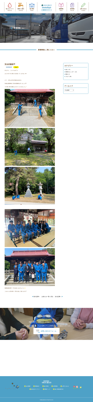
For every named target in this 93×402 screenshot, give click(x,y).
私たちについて (10, 9)
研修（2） (67, 74)
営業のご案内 (20, 9)
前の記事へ (36, 296)
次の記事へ (59, 296)
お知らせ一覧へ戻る (47, 296)
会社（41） (68, 69)
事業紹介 (37, 386)
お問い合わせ (83, 9)
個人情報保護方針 (59, 389)
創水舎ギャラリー (46, 9)
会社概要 (28, 386)
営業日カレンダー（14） (71, 71)
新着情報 (61, 9)
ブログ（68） (68, 76)
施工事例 (32, 9)
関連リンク (47, 389)
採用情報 (72, 9)
